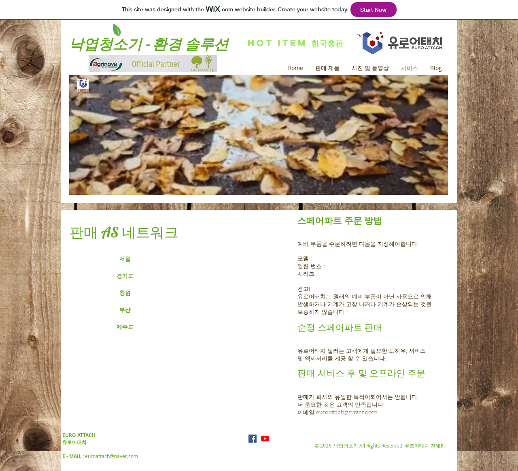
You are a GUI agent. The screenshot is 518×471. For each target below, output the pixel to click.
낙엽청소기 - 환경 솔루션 (149, 43)
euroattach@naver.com (347, 413)
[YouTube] (265, 439)
